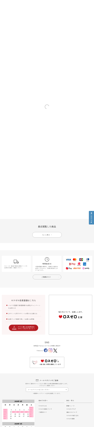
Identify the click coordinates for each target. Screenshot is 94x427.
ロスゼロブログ (71, 409)
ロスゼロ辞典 (70, 419)
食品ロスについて (71, 412)
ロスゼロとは (43, 406)
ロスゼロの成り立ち (72, 415)
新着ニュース (70, 406)
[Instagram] (50, 351)
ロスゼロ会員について (45, 409)
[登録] (66, 389)
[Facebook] (46, 352)
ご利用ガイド (43, 412)
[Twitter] (55, 351)
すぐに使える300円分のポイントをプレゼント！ (26, 328)
